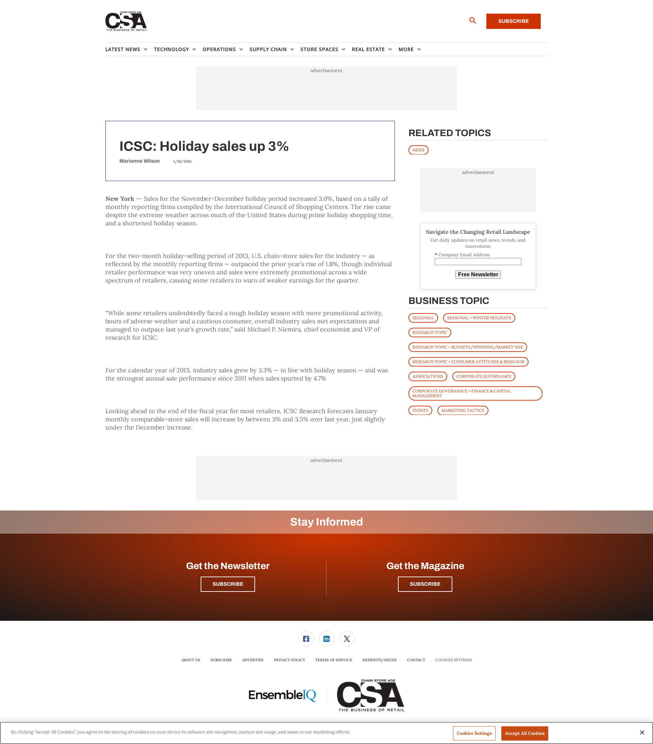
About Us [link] (191, 660)
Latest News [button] (122, 49)
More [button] (406, 49)
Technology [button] (171, 49)
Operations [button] (219, 49)
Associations (428, 375)
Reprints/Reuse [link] (380, 660)
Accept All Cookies (525, 733)
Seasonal (423, 317)
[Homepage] (126, 21)
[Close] (642, 732)
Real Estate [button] (368, 49)
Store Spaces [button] (319, 49)
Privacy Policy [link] (289, 660)
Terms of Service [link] (333, 660)
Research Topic (430, 332)
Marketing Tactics (462, 410)
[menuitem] (129, 49)
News (418, 149)
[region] (326, 733)
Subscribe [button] (228, 584)
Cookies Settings (453, 660)
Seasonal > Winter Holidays (479, 317)
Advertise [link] (253, 660)
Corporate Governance (483, 375)
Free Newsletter (478, 274)
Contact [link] (416, 660)
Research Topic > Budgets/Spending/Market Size (468, 346)
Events (420, 410)
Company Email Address (462, 255)
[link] (306, 638)
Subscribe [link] (221, 660)
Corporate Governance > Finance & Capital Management (462, 393)
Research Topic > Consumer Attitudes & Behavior (468, 361)
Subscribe (513, 21)
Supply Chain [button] (268, 49)
